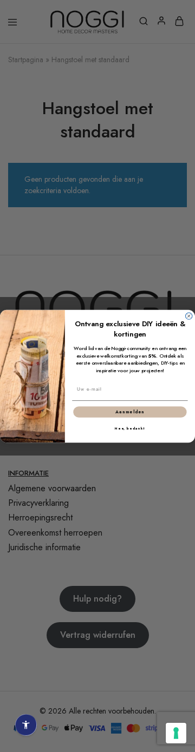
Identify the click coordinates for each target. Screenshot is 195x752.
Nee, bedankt (130, 428)
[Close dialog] (189, 316)
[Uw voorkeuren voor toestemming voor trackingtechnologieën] (176, 733)
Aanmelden (129, 411)
